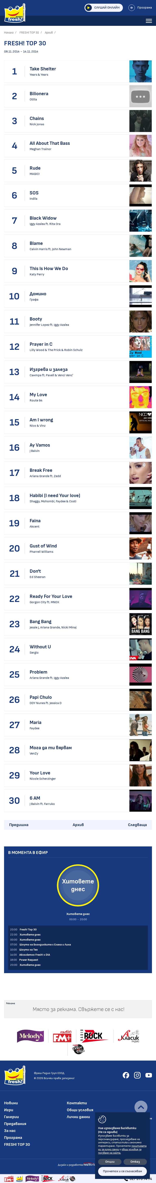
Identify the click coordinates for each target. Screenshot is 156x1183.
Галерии (11, 1116)
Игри (8, 1110)
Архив (49, 33)
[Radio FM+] (9, 1178)
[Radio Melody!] (32, 1178)
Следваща (137, 824)
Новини (11, 1103)
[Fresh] (19, 1178)
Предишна (18, 824)
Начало (9, 33)
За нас (10, 1130)
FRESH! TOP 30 (29, 33)
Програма (144, 8)
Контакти (77, 1103)
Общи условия (80, 1110)
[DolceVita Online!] (72, 1178)
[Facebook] (126, 1075)
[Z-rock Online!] (48, 1178)
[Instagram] (137, 1075)
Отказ (135, 1162)
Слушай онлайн (107, 8)
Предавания (15, 1123)
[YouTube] (148, 1075)
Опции (110, 1162)
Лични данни (78, 1116)
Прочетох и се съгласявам (122, 1171)
